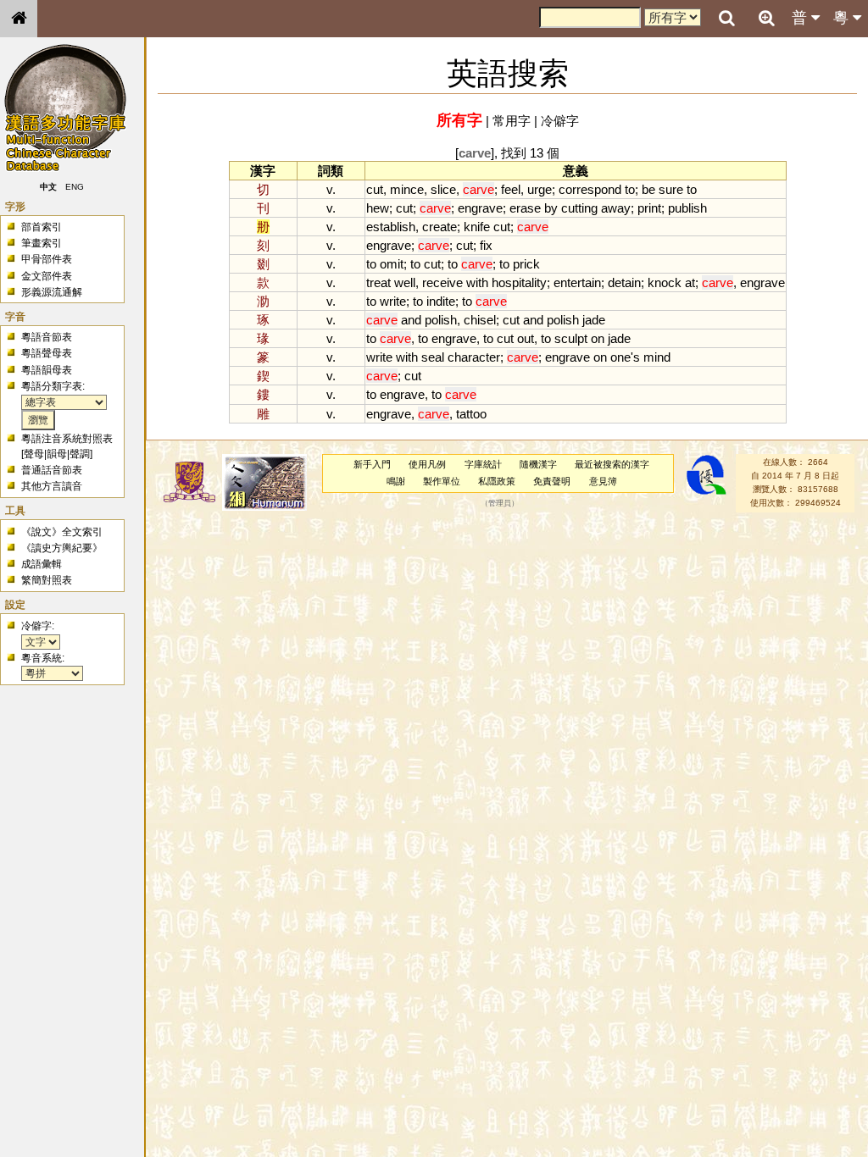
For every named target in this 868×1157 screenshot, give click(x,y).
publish (687, 208)
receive (442, 282)
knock (665, 282)
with (477, 282)
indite (440, 301)
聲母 (34, 454)
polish (441, 320)
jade (593, 320)
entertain (577, 282)
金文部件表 (46, 276)
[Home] (18, 18)
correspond (590, 189)
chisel (480, 320)
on (597, 338)
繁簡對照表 (46, 580)
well (404, 282)
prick (526, 264)
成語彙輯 (41, 564)
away (616, 208)
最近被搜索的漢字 (612, 464)
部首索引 (41, 227)
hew (377, 208)
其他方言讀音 (51, 486)
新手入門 (372, 464)
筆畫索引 (41, 243)
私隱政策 (496, 481)
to (630, 189)
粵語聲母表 (46, 353)
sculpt (570, 338)
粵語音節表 (46, 337)
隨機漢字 (538, 464)
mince (407, 189)
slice (443, 189)
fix (486, 245)
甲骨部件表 (46, 259)
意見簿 (603, 481)
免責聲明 (551, 481)
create (439, 226)
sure (671, 189)
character (474, 357)
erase (525, 208)
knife (477, 226)
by (551, 208)
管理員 (499, 503)
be (648, 189)
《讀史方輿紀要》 (62, 548)
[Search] (726, 18)
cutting (579, 208)
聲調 (80, 454)
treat (378, 282)
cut (374, 189)
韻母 (57, 454)
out (525, 338)
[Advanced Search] (766, 18)
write (393, 301)
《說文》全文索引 (62, 532)
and (411, 320)
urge (539, 189)
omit (391, 264)
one (620, 357)
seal (432, 357)
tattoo (471, 414)
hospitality (519, 282)
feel (510, 189)
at (690, 282)
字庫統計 (483, 464)
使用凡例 (427, 464)
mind (656, 357)
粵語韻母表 (46, 370)
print (649, 208)
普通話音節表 (51, 470)
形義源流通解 (51, 292)
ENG (74, 186)
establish (390, 226)
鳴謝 (396, 481)
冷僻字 (560, 120)
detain (624, 282)
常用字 (511, 120)
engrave (480, 208)
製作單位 (441, 481)
